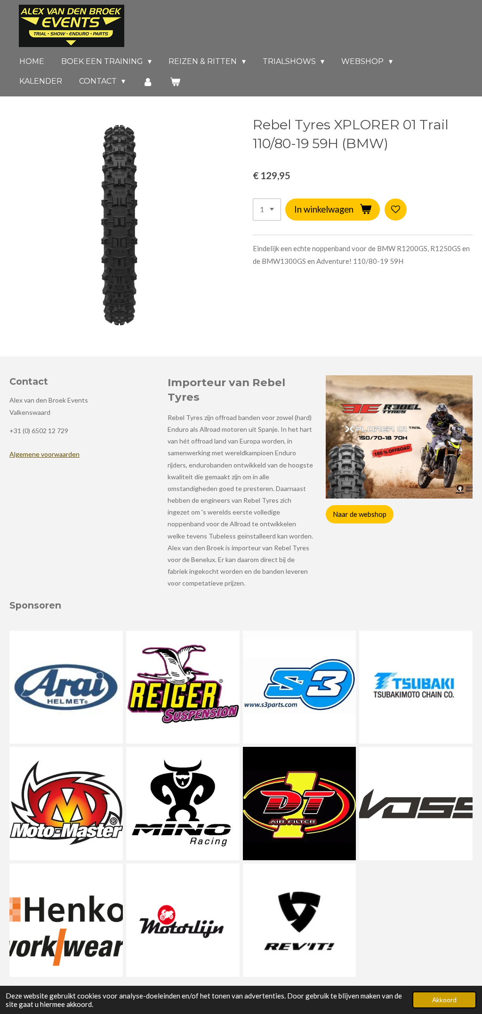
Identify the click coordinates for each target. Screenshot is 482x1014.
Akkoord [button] (444, 1000)
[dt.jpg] (299, 803)
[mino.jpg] (182, 803)
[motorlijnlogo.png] (182, 920)
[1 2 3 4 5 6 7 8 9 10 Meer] (267, 209)
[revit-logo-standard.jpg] (299, 920)
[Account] (147, 81)
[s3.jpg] (299, 687)
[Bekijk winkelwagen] (175, 81)
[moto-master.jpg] (66, 803)
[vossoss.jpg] (416, 803)
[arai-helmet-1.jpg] (66, 687)
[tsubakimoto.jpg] (416, 687)
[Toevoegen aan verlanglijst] (396, 209)
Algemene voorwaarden (44, 454)
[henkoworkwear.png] (66, 920)
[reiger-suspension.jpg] (182, 687)
